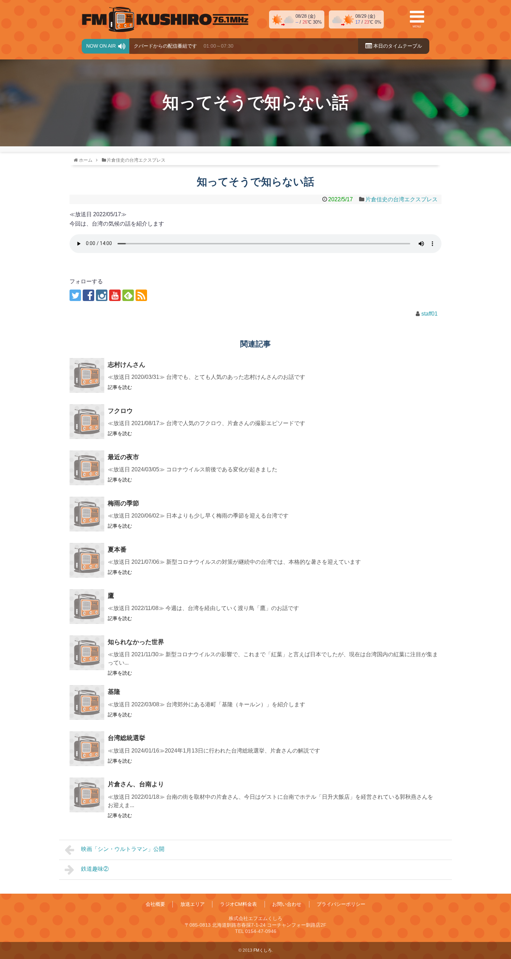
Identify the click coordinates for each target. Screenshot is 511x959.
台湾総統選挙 (126, 737)
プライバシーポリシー (341, 904)
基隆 (114, 691)
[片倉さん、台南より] (87, 795)
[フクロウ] (87, 421)
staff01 (429, 314)
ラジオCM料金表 (238, 904)
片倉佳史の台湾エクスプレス (401, 199)
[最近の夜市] (87, 467)
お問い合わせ (286, 904)
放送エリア (192, 904)
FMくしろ (165, 19)
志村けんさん (126, 364)
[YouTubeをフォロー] (115, 295)
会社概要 (155, 904)
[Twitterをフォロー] (75, 295)
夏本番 (117, 549)
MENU (417, 26)
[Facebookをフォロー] (88, 295)
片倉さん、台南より (136, 784)
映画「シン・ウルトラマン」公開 (122, 849)
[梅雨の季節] (87, 514)
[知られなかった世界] (87, 652)
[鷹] (87, 606)
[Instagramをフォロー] (101, 295)
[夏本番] (87, 560)
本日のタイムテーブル (397, 46)
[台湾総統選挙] (87, 748)
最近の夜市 (123, 457)
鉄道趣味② (95, 869)
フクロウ (120, 410)
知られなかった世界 (136, 642)
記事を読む (120, 387)
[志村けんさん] (87, 375)
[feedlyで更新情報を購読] (128, 295)
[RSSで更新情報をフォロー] (141, 295)
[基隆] (87, 702)
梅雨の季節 (123, 503)
